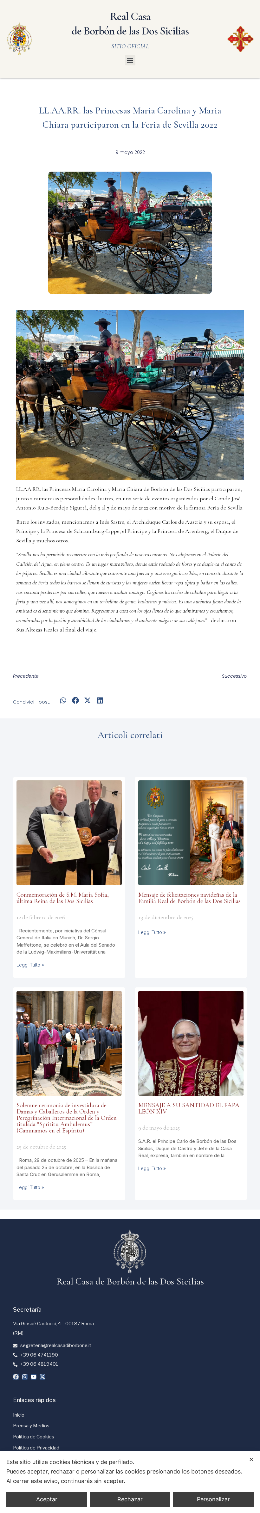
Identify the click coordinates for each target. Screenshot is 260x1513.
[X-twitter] (42, 1377)
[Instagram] (25, 1377)
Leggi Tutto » (30, 965)
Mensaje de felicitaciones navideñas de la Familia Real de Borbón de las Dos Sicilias (189, 898)
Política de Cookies (33, 1437)
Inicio (18, 1415)
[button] (130, 60)
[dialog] (130, 1482)
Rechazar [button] (130, 1499)
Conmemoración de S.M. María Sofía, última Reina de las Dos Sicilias (62, 898)
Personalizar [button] (213, 1499)
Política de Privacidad (36, 1448)
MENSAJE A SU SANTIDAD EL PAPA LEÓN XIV (188, 1108)
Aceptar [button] (46, 1499)
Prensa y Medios (31, 1426)
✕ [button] (251, 1459)
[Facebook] (16, 1377)
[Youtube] (33, 1377)
